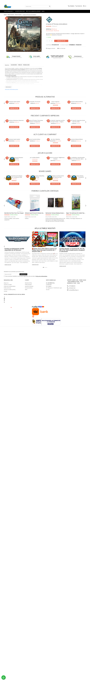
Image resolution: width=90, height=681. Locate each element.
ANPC (26, 289)
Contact (5, 291)
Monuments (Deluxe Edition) (76, 101)
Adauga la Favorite (51, 48)
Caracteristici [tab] (14, 64)
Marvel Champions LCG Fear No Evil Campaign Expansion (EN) (55, 176)
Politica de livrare (7, 288)
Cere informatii (61, 48)
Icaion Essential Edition (34, 139)
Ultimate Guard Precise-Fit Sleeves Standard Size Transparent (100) (14, 176)
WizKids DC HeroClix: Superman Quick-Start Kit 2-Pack (76, 121)
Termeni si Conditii (8, 284)
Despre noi (6, 283)
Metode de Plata (28, 283)
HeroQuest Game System (14, 101)
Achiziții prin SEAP (20, 11)
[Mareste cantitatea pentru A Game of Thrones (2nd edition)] (52, 41)
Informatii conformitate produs (11, 89)
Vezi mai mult (8, 87)
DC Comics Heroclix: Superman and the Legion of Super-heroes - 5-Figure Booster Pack (55, 121)
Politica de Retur (28, 284)
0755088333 (72, 286)
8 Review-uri (54, 26)
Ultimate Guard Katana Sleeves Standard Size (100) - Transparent (76, 176)
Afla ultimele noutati (45, 228)
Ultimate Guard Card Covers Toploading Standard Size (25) (34, 176)
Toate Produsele (8, 11)
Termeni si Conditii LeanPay (9, 289)
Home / (6, 14)
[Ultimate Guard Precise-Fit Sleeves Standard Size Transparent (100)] (34, 203)
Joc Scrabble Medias (35, 157)
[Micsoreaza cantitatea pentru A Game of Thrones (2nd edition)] (47, 41)
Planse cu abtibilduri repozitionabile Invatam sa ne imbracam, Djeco (76, 158)
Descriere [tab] (7, 65)
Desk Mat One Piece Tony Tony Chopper (14, 213)
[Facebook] (4, 297)
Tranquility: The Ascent (34, 101)
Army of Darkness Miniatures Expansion (14, 120)
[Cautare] (49, 6)
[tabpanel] (24, 34)
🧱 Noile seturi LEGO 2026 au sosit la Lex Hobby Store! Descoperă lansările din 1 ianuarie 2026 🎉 (44, 250)
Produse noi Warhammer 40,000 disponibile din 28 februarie (14, 249)
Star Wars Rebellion (55, 139)
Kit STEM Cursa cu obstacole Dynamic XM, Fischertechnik (14, 158)
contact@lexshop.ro (74, 290)
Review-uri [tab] (26, 64)
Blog (43, 11)
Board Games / (11, 14)
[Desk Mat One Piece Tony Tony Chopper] (14, 203)
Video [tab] (20, 64)
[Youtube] (4, 299)
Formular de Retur (29, 288)
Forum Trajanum (55, 101)
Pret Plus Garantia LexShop (33, 11)
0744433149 (72, 288)
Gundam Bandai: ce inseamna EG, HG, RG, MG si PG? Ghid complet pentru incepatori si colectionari (72, 250)
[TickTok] (4, 300)
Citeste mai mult (8, 264)
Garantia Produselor (29, 286)
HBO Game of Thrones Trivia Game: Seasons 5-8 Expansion (34, 121)
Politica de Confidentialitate (41, 276)
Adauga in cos (61, 41)
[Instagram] (4, 302)
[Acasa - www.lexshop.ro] (11, 6)
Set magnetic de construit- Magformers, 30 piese (55, 158)
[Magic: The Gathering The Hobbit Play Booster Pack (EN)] (76, 203)
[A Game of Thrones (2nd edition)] (24, 34)
